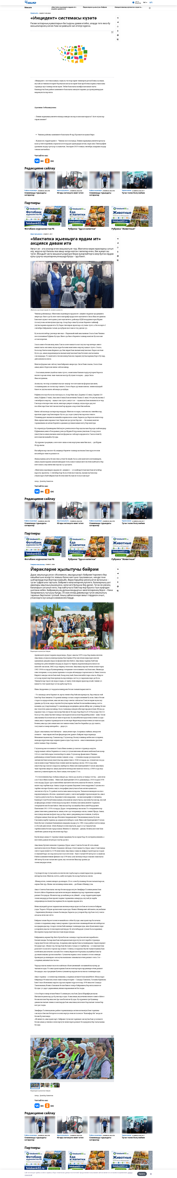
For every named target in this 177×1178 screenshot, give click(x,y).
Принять (142, 1174)
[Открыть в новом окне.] (39, 161)
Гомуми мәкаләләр (37, 564)
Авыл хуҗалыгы (36, 234)
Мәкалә (28, 7)
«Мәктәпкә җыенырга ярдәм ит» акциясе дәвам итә (63, 8)
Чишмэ (30, 2)
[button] (111, 1058)
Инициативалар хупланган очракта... (128, 7)
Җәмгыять (34, 13)
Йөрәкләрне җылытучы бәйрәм (95, 7)
